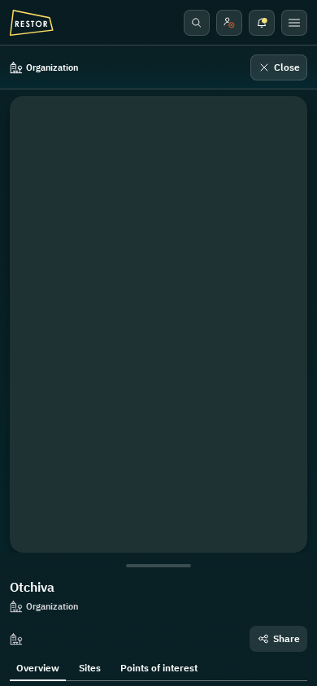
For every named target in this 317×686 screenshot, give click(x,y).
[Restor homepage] (32, 23)
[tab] (38, 666)
